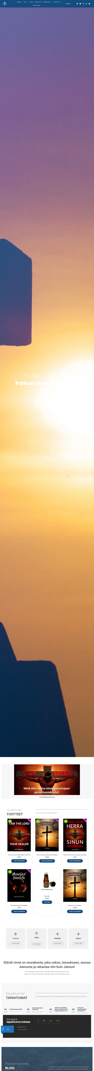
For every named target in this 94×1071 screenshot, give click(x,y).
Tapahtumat (38, 2)
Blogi (25, 2)
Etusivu (13, 2)
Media (31, 2)
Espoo (78, 938)
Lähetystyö (57, 2)
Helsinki (57, 938)
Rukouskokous (15, 1009)
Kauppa (19, 2)
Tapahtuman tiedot (23, 1029)
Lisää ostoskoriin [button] (19, 861)
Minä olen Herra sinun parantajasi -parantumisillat (61, 1009)
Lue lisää (47, 902)
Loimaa (16, 938)
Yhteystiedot (36, 5)
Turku (36, 938)
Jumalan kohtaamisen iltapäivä (82, 1009)
